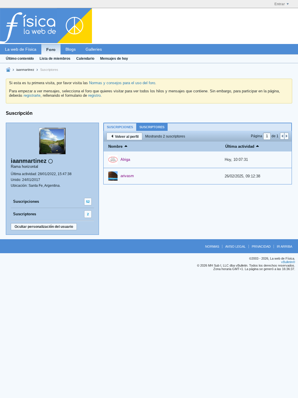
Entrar (279, 4)
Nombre (115, 146)
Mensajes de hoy (114, 59)
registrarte (32, 95)
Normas (212, 246)
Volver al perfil (127, 137)
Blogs (70, 49)
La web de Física (20, 49)
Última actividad (239, 146)
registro (94, 95)
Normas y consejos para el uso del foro (122, 83)
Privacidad (261, 246)
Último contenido (20, 59)
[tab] (120, 127)
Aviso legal (235, 246)
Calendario (85, 59)
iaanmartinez (25, 69)
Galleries (94, 49)
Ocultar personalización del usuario (44, 227)
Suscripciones (26, 201)
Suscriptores (24, 214)
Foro (51, 49)
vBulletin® (288, 262)
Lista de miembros (55, 59)
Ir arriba (284, 246)
